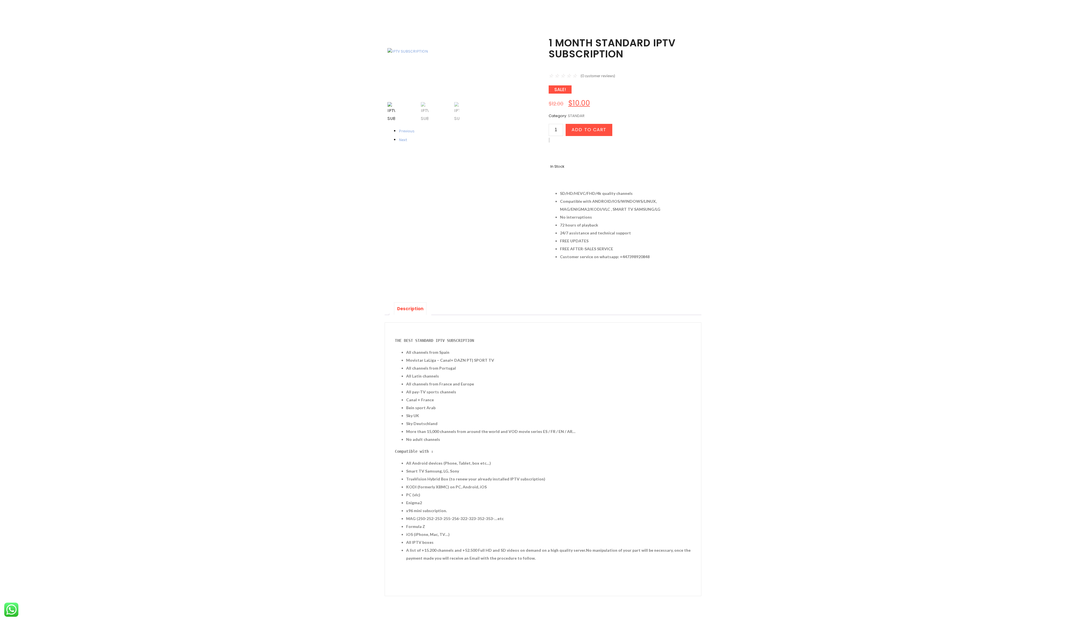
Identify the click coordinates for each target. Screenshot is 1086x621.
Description (410, 309)
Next (403, 139)
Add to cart (589, 129)
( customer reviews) (598, 76)
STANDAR (576, 115)
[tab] (410, 308)
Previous (403, 131)
